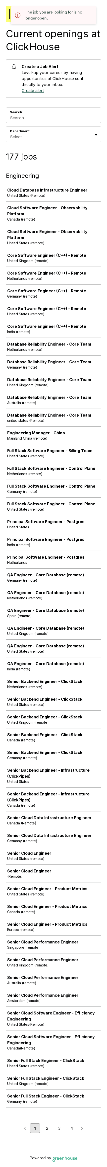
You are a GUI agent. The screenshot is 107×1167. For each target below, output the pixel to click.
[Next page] (82, 1128)
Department (20, 131)
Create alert (33, 90)
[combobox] (10, 137)
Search (16, 112)
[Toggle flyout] (96, 135)
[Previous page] (25, 1128)
